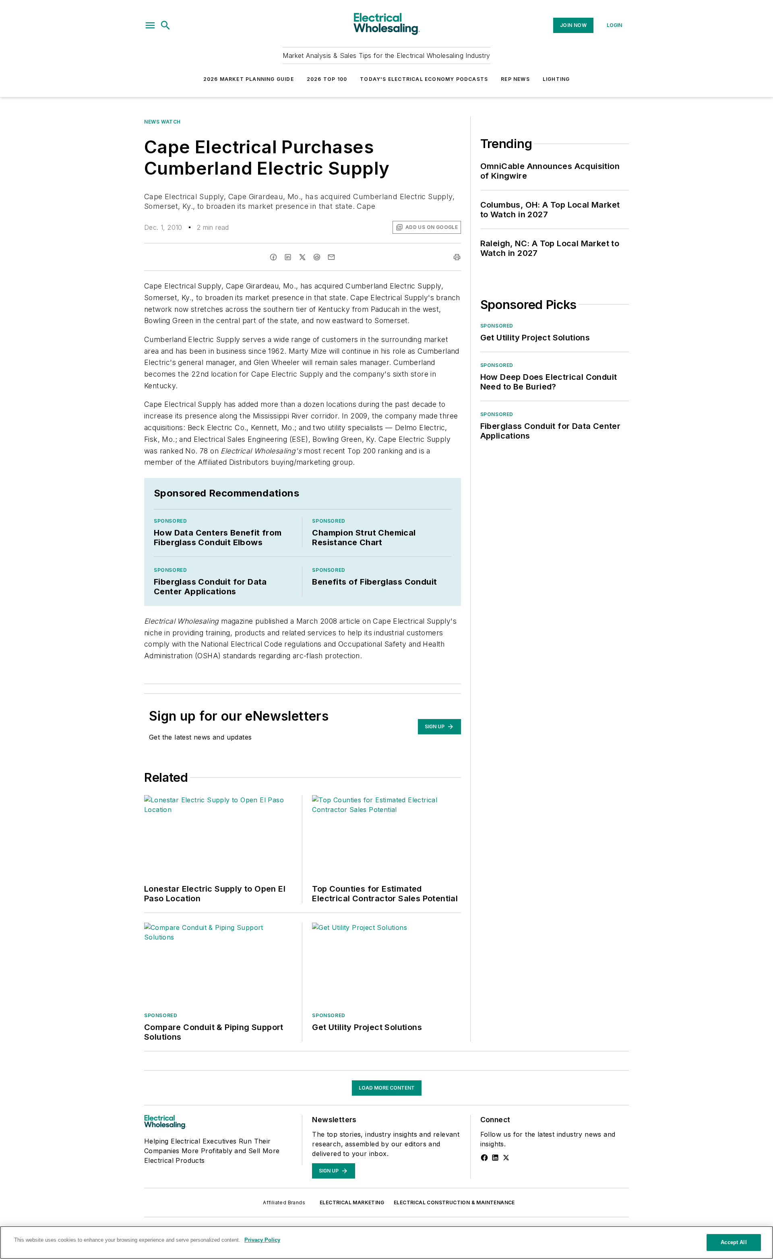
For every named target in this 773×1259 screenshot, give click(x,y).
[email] (331, 257)
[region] (386, 1242)
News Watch (162, 122)
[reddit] (317, 257)
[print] (457, 257)
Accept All (733, 1242)
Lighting (556, 79)
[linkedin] (288, 257)
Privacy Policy (262, 1240)
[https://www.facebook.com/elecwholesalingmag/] (484, 1158)
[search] (165, 25)
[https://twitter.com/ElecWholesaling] (506, 1158)
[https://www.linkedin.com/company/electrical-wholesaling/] (495, 1158)
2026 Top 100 (327, 79)
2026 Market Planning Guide (248, 79)
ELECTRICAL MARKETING (352, 1202)
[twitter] (302, 257)
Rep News (515, 79)
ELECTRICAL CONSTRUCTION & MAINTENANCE (454, 1202)
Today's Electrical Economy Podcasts (424, 79)
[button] (150, 25)
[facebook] (273, 257)
